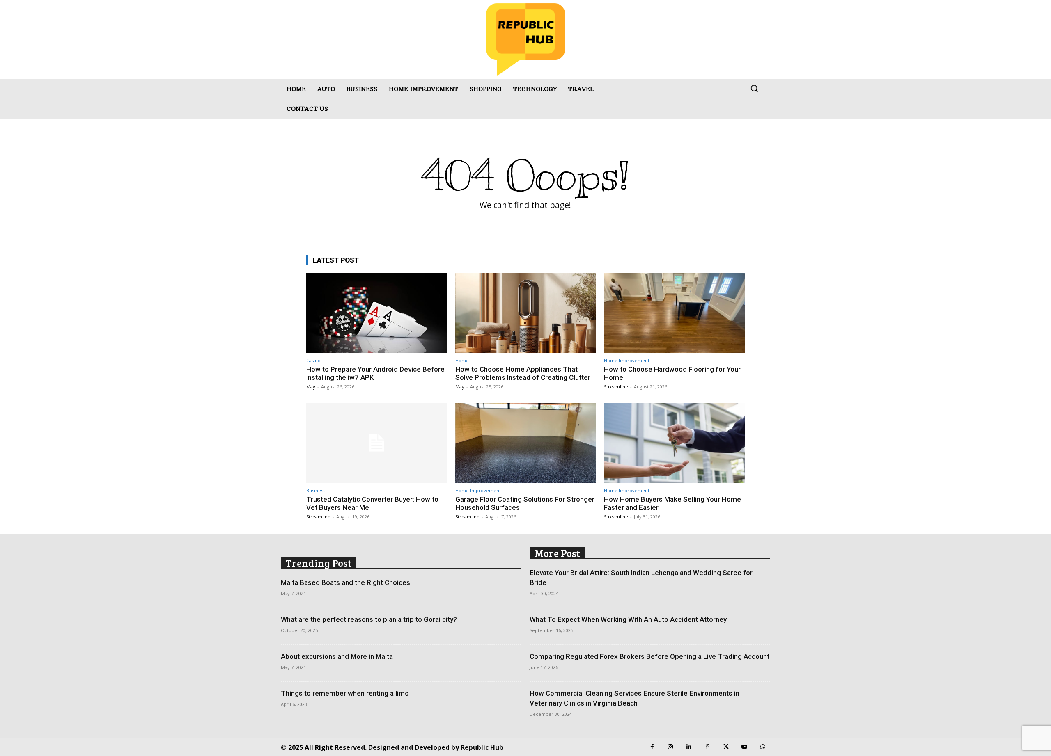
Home (462, 360)
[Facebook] (652, 747)
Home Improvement (626, 360)
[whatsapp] (763, 747)
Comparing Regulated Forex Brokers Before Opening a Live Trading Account (649, 656)
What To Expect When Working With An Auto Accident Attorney (628, 619)
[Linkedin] (689, 747)
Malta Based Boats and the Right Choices (345, 582)
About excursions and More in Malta (337, 656)
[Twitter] (726, 747)
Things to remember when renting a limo (345, 693)
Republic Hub (482, 747)
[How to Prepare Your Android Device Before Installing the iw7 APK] (376, 313)
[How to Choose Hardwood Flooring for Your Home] (674, 313)
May (310, 387)
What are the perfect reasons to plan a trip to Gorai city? (369, 619)
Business (315, 490)
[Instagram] (670, 747)
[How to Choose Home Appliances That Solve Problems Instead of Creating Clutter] (525, 313)
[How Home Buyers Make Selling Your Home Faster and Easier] (674, 443)
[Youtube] (744, 747)
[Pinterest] (707, 747)
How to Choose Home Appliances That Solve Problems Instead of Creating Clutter (522, 373)
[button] (754, 88)
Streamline (616, 387)
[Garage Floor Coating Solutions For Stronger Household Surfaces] (525, 443)
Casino (313, 360)
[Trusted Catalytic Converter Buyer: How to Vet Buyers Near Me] (376, 443)
